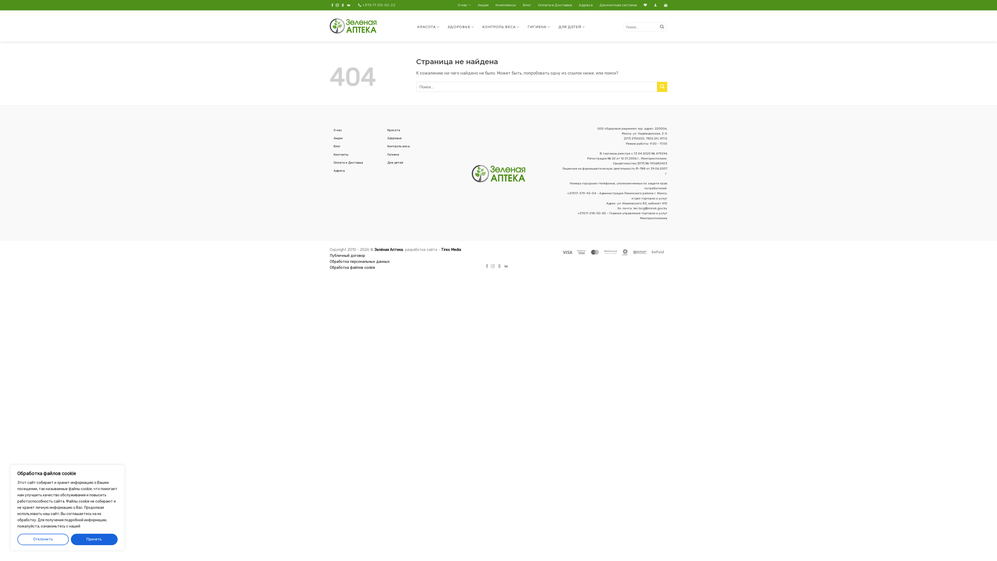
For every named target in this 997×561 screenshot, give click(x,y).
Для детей (569, 27)
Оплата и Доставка (555, 5)
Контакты (341, 154)
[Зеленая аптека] (353, 26)
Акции (483, 5)
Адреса (586, 5)
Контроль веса (499, 27)
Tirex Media (451, 250)
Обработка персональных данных (360, 261)
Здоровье (459, 27)
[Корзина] (665, 5)
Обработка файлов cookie (352, 267)
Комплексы (505, 5)
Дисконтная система (618, 5)
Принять (94, 539)
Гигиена (537, 27)
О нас (463, 5)
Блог (527, 5)
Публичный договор (347, 255)
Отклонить (43, 539)
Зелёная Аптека (388, 250)
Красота (426, 27)
